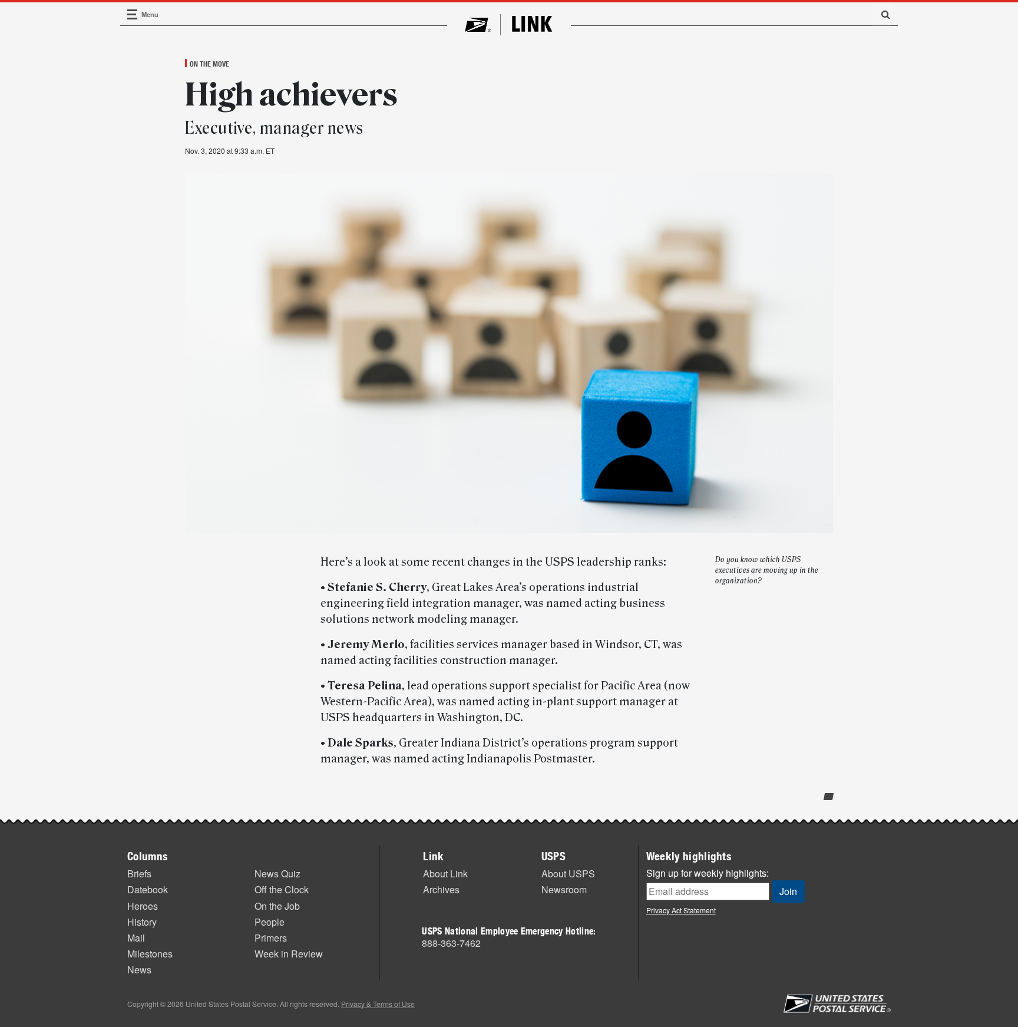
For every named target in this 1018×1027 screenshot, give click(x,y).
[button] (881, 14)
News (139, 969)
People (269, 922)
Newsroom (564, 889)
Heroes (142, 906)
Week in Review (288, 953)
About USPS (568, 873)
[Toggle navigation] (132, 14)
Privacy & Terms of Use (378, 1004)
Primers (270, 938)
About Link (445, 873)
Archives (441, 889)
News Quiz (277, 873)
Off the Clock (281, 889)
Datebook (147, 889)
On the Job (277, 906)
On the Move (209, 63)
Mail (136, 938)
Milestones (150, 953)
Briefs (139, 873)
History (142, 922)
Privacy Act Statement (681, 910)
